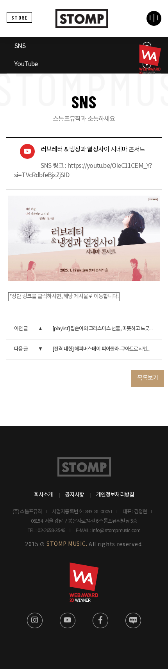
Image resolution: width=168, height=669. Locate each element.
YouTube (26, 64)
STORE (19, 17)
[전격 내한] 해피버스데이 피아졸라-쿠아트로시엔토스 (104, 349)
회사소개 (43, 495)
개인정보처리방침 (115, 495)
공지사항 (74, 495)
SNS (19, 46)
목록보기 (147, 378)
